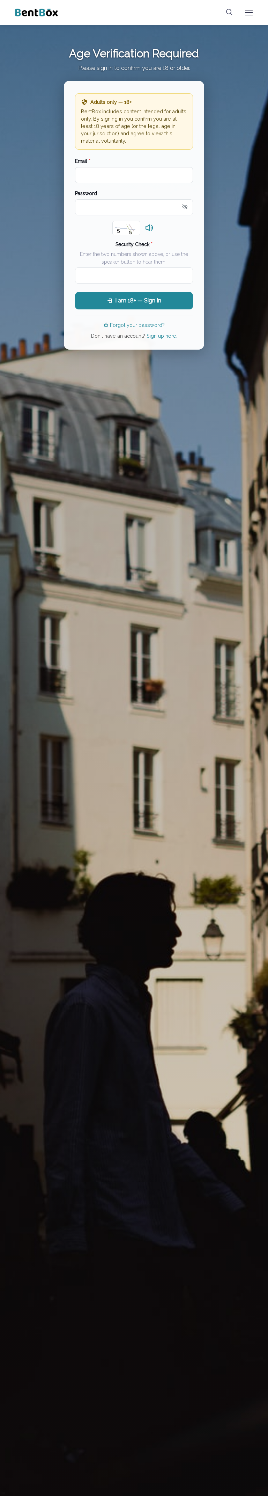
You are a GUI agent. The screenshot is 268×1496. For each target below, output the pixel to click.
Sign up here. (162, 336)
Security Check (134, 244)
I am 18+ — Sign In (138, 300)
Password (86, 193)
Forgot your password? (137, 325)
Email (82, 161)
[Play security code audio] (149, 228)
